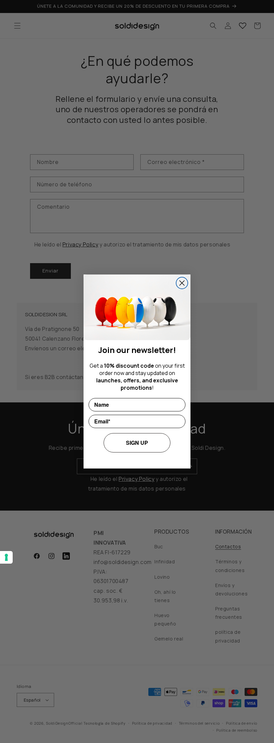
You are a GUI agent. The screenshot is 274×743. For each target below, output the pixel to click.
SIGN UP (137, 442)
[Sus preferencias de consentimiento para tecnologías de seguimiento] (6, 557)
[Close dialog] (182, 283)
